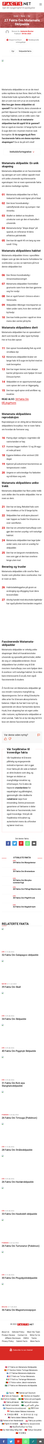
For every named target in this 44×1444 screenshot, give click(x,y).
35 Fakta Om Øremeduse (24, 871)
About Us (5, 1332)
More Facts (35, 1341)
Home (16, 16)
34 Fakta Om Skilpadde (14, 1019)
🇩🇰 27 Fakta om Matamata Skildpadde (21, 1367)
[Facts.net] (16, 4)
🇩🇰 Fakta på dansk (11, 1402)
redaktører (12, 799)
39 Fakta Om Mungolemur (24, 862)
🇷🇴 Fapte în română (10, 1424)
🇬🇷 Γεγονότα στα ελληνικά (14, 1408)
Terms (34, 1338)
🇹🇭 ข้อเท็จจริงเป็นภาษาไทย (21, 1427)
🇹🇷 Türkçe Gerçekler (33, 1430)
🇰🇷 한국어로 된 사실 (29, 1414)
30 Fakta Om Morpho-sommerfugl (22, 881)
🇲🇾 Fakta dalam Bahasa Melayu (21, 1417)
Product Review (8, 1335)
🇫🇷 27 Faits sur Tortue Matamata (21, 1376)
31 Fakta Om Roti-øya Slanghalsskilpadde (13, 1084)
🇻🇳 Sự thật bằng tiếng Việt (11, 1430)
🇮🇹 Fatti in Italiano (8, 1399)
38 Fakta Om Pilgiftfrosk (24, 898)
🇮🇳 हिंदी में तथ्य (33, 1408)
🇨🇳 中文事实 (21, 1433)
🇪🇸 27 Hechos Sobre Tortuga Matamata (20, 1370)
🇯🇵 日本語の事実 (11, 1414)
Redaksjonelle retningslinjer (27, 41)
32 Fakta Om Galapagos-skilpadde (20, 955)
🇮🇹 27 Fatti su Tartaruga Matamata (20, 1379)
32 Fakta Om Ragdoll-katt (24, 907)
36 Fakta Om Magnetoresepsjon (19, 1310)
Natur (23, 16)
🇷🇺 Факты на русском (30, 1424)
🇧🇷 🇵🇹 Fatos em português (29, 1399)
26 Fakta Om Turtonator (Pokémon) (21, 1245)
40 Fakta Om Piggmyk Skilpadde (19, 1051)
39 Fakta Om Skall (11, 987)
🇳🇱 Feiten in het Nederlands (11, 1420)
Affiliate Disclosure (13, 1338)
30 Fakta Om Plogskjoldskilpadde (19, 1278)
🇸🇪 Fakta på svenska (29, 1402)
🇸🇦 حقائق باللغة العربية (30, 1405)
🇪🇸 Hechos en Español (30, 1396)
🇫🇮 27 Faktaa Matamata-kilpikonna (20, 1373)
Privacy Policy (8, 1341)
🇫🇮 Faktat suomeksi (10, 1405)
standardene (21, 788)
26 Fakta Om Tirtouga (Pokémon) (19, 1117)
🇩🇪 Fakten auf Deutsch (25, 1393)
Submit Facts (21, 1341)
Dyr (29, 16)
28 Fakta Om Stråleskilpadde (17, 1149)
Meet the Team (33, 1332)
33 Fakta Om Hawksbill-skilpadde (19, 1213)
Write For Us (35, 1335)
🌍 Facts (10, 1393)
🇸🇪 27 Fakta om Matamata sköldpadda (21, 1385)
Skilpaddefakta (25, 51)
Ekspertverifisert (15, 40)
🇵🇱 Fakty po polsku (34, 1420)
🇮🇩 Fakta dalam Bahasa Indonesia (21, 1411)
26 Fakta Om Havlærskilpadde (18, 1181)
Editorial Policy (18, 1332)
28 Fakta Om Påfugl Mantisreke (27, 889)
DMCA (26, 1338)
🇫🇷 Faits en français (10, 1396)
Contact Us (22, 1335)
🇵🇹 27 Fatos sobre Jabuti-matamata (21, 1382)
